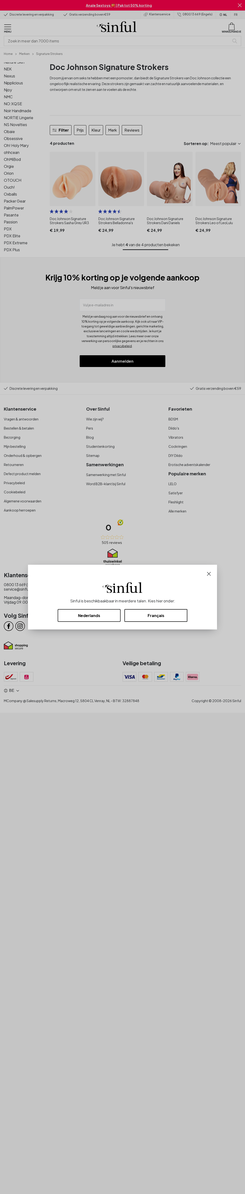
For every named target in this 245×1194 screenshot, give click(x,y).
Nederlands (89, 615)
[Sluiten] (209, 573)
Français (156, 615)
